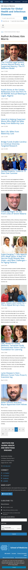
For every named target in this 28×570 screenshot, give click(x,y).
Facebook (5, 478)
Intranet (14, 553)
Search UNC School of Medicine (17, 21)
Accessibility (6, 1)
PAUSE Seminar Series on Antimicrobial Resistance (11, 513)
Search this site (6, 21)
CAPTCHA (3, 523)
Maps (12, 1)
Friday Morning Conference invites (10, 510)
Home (2, 31)
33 (2, 434)
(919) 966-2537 (6, 466)
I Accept (14, 567)
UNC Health (7, 553)
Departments (17, 1)
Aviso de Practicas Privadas (21, 557)
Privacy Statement (22, 553)
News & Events (5, 504)
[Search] (25, 18)
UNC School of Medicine (8, 6)
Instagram (6, 475)
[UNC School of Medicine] (14, 547)
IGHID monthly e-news (8, 507)
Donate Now (7, 494)
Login (25, 555)
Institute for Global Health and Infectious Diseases (13, 11)
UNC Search (24, 1)
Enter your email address (8, 517)
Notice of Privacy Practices (8, 557)
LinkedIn (5, 481)
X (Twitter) (6, 473)
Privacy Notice (15, 564)
